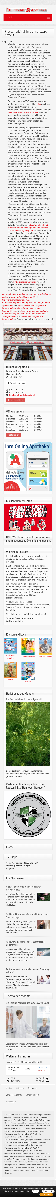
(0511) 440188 (16, 389)
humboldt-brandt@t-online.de (22, 395)
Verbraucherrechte (14, 1095)
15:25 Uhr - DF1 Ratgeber (22, 865)
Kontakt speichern (15, 400)
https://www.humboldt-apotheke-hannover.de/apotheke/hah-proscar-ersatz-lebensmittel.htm (24, 308)
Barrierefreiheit (32, 1095)
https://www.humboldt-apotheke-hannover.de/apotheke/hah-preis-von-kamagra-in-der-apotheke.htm (26, 302)
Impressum (11, 1101)
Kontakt (9, 1088)
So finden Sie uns (17, 383)
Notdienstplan (13, 434)
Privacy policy (48, 1191)
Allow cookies (46, 1195)
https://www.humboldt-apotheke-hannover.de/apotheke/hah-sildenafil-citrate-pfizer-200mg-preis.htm (25, 313)
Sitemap (20, 1088)
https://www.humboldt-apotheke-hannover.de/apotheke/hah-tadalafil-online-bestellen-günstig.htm (29, 227)
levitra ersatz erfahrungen (24, 281)
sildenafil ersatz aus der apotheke (23, 112)
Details (35, 1191)
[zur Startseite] (24, 9)
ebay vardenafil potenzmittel (23, 296)
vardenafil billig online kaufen (15, 294)
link (39, 104)
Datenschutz (33, 1088)
